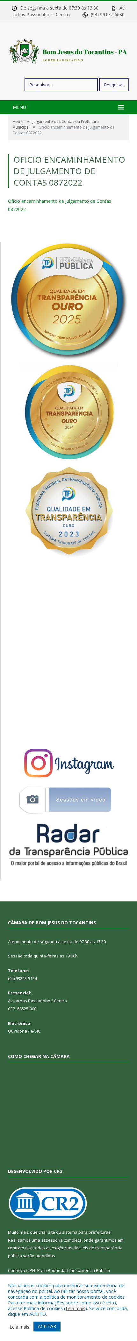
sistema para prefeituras (86, 1232)
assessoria (52, 1240)
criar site (47, 1232)
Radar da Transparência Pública (79, 1270)
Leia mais (75, 1308)
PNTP (35, 1270)
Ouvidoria (17, 1031)
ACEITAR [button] (47, 1326)
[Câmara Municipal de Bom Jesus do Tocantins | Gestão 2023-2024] (68, 50)
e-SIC (35, 1031)
